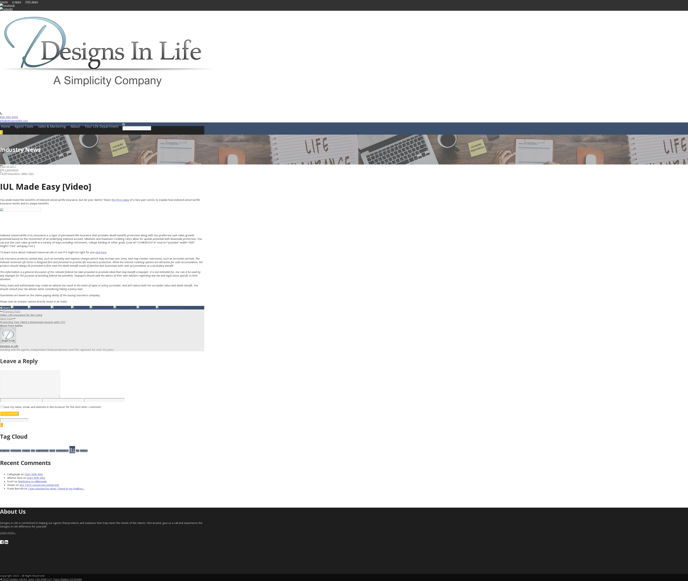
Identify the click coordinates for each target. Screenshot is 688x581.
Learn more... (8, 532)
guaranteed (15, 451)
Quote (4, 2)
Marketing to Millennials (32, 481)
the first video (120, 200)
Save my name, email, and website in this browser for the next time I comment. (52, 407)
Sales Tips (27, 173)
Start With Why (34, 474)
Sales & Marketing (52, 126)
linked (52, 451)
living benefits (62, 451)
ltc (72, 449)
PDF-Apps (31, 2)
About (75, 126)
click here (101, 252)
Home (5, 126)
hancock (26, 451)
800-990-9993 (9, 117)
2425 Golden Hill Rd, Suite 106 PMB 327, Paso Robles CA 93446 (42, 579)
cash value (5, 451)
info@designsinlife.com (14, 120)
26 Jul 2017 (9, 166)
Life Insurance (11, 173)
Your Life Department (102, 126)
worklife (84, 451)
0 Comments (10, 170)
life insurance (42, 451)
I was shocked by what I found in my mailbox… (56, 488)
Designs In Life (9, 346)
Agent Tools (24, 126)
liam (33, 451)
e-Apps (16, 2)
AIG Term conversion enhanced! (39, 485)
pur (77, 451)
